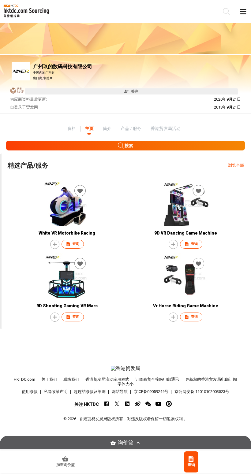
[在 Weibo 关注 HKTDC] (137, 404)
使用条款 (30, 391)
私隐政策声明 (56, 391)
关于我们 (49, 379)
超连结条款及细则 (90, 391)
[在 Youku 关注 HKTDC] (169, 404)
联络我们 (71, 379)
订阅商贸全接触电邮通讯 (157, 379)
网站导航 (120, 391)
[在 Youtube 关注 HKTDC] (158, 404)
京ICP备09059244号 (151, 391)
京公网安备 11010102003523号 (201, 391)
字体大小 (125, 384)
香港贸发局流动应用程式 (107, 379)
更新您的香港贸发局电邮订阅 (211, 379)
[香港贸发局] (126, 368)
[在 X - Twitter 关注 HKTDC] (117, 404)
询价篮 (125, 443)
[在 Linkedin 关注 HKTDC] (127, 404)
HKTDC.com (24, 379)
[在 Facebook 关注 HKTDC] (106, 404)
